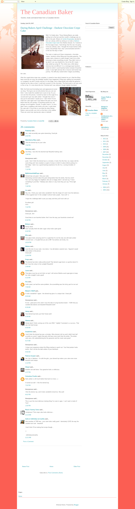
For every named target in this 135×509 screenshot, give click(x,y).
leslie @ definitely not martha (35, 419)
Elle (26, 235)
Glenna (27, 320)
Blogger (76, 505)
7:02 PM (27, 385)
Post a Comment (28, 441)
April (104, 176)
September (105, 162)
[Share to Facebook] (56, 121)
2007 (104, 152)
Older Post (77, 466)
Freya (27, 259)
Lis (26, 190)
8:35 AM (27, 307)
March (104, 178)
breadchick (28, 331)
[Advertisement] (51, 455)
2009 (104, 147)
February (105, 181)
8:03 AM (27, 296)
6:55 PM (27, 136)
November (105, 157)
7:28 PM (27, 186)
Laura (27, 270)
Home (51, 466)
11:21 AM (28, 437)
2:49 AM (27, 266)
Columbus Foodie (31, 376)
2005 (104, 190)
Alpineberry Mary (30, 140)
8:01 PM (27, 394)
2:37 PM (27, 372)
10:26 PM (28, 242)
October (105, 160)
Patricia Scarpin (30, 356)
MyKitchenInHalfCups (32, 173)
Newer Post (25, 466)
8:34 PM (27, 220)
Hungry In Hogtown (104, 107)
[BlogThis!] (52, 121)
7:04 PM (27, 145)
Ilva (26, 281)
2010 (104, 144)
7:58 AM (27, 287)
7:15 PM (27, 169)
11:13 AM (28, 415)
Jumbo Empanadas (68, 39)
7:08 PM (27, 154)
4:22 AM (27, 277)
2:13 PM (27, 363)
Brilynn (27, 224)
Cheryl (27, 367)
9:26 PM (27, 231)
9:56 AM (27, 352)
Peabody (28, 130)
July (103, 168)
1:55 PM (27, 405)
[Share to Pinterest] (58, 121)
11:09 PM (28, 255)
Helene (27, 246)
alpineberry (105, 127)
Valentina (28, 149)
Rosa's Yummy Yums (32, 409)
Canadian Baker (93, 110)
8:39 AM (27, 316)
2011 (104, 141)
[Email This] (50, 121)
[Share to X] (54, 121)
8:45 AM (27, 327)
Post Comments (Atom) (55, 473)
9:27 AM (27, 341)
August (104, 165)
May (103, 173)
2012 (104, 139)
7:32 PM (27, 207)
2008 (104, 149)
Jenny (27, 311)
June (104, 170)
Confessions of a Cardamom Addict (106, 117)
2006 (104, 187)
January (105, 184)
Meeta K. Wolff (30, 291)
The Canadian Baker (47, 11)
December (105, 154)
